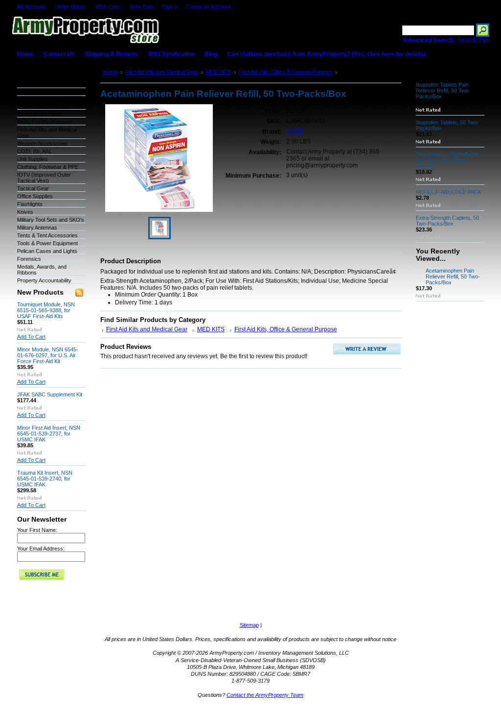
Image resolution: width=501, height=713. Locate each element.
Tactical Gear (33, 188)
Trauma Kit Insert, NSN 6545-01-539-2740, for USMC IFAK (44, 478)
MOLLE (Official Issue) (44, 122)
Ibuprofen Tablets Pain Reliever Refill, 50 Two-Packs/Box (443, 90)
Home (110, 72)
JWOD (294, 131)
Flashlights (30, 204)
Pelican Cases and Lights (47, 251)
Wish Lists (107, 7)
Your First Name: (37, 530)
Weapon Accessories (42, 143)
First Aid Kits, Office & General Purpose (285, 72)
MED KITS (218, 72)
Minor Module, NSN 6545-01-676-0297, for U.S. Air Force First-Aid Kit (47, 355)
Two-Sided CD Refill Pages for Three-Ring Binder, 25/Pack (447, 160)
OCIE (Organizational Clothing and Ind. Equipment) (51, 103)
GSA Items (30, 92)
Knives (25, 212)
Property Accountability (44, 280)
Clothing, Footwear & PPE (47, 167)
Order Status (70, 7)
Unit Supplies (32, 159)
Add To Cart (31, 337)
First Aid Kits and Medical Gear (161, 72)
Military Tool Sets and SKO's (50, 220)
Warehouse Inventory (42, 85)
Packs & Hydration (39, 114)
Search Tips (473, 40)
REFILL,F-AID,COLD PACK (448, 192)
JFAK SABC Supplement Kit (49, 394)
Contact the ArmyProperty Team (265, 695)
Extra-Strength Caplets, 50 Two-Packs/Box (447, 221)
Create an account (208, 7)
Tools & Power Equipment (47, 243)
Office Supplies (35, 196)
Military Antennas (37, 227)
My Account (31, 7)
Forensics (29, 259)
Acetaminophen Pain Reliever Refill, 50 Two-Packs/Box (453, 276)
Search (389, 30)
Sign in (170, 7)
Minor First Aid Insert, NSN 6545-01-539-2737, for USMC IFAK (48, 433)
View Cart (141, 7)
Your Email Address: (41, 549)
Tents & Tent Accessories (47, 235)
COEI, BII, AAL (34, 151)
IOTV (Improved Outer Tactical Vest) (44, 178)
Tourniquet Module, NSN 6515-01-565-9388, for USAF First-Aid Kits (46, 310)
